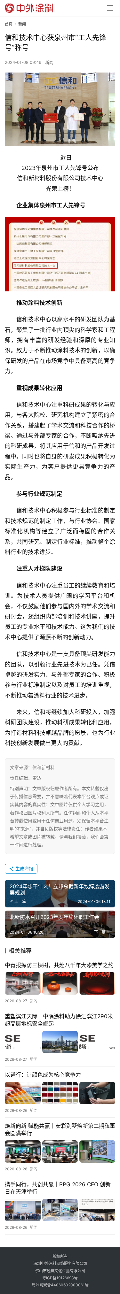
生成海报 (23, 868)
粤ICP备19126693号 (60, 1277)
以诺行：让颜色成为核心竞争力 (43, 1075)
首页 (8, 24)
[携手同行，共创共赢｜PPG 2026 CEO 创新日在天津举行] (60, 1210)
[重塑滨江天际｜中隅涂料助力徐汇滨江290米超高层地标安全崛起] (60, 1042)
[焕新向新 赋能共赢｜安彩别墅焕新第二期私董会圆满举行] (60, 1151)
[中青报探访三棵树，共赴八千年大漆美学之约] (60, 983)
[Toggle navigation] (110, 8)
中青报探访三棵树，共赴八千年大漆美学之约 (59, 965)
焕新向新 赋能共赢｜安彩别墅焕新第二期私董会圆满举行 (60, 1129)
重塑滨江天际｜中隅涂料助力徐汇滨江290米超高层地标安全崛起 (59, 1020)
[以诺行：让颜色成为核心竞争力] (60, 1093)
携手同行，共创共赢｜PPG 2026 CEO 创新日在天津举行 (58, 1188)
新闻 (49, 62)
